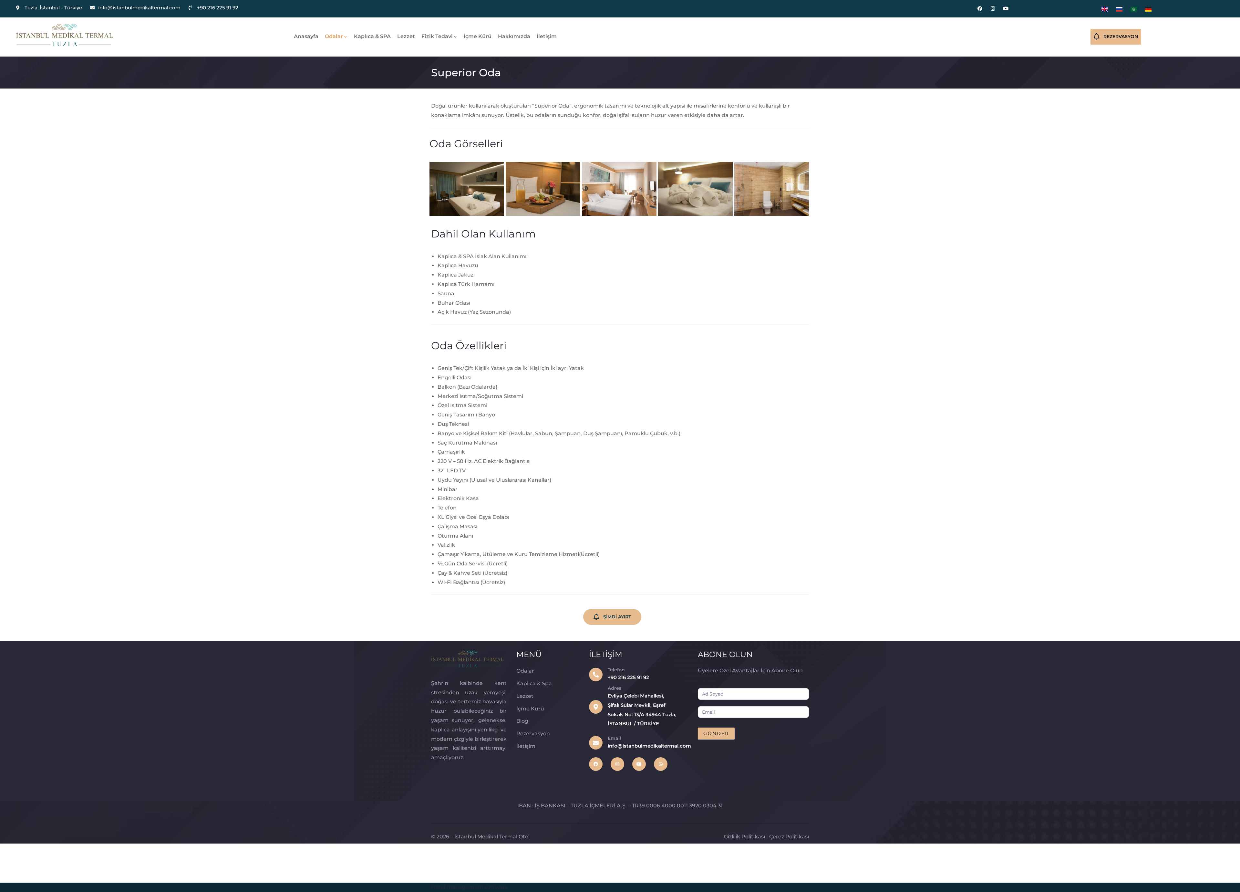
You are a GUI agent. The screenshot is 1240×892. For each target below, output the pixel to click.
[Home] (64, 35)
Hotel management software (469, 887)
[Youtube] (1005, 8)
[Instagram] (992, 8)
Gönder (716, 733)
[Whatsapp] (660, 764)
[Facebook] (979, 8)
